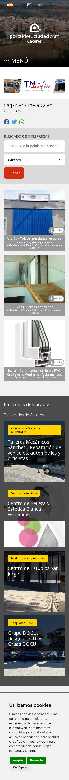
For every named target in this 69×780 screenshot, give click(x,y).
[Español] (8, 5)
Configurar (20, 767)
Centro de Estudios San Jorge (33, 571)
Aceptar (18, 760)
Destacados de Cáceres (24, 415)
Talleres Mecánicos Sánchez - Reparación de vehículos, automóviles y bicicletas (34, 450)
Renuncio (36, 760)
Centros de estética (24, 493)
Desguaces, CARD (22, 623)
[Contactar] (29, 4)
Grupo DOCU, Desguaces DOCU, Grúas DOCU (28, 638)
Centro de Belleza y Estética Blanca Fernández (29, 509)
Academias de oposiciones (28, 558)
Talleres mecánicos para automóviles (27, 429)
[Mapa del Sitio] (39, 4)
